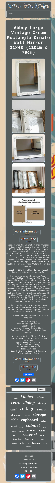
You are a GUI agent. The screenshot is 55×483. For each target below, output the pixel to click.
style (40, 397)
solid (45, 444)
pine (34, 439)
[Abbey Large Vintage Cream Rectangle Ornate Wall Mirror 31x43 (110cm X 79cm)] (28, 78)
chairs (24, 443)
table (14, 420)
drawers (28, 446)
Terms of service (28, 467)
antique (27, 416)
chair (14, 431)
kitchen (27, 396)
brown (36, 443)
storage (39, 414)
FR (31, 471)
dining (29, 402)
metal (13, 409)
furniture (17, 439)
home (41, 439)
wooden (31, 430)
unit (15, 435)
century (42, 409)
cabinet (33, 425)
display (42, 403)
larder (14, 444)
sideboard (16, 415)
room (21, 427)
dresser (21, 431)
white (42, 430)
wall (42, 435)
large (27, 439)
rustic (15, 398)
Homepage (28, 456)
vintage (26, 408)
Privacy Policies (28, 464)
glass (44, 427)
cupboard (29, 420)
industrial (29, 435)
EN (26, 471)
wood (14, 426)
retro (16, 402)
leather (43, 421)
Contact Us (28, 460)
